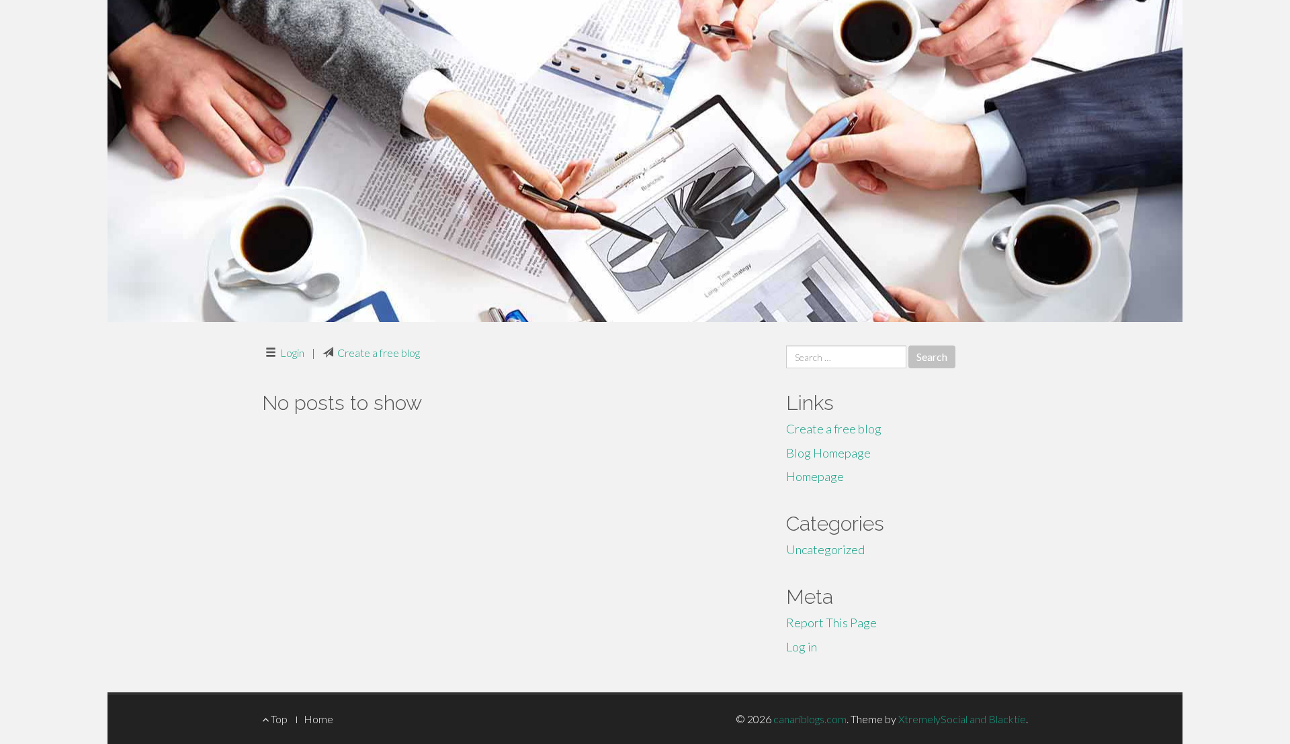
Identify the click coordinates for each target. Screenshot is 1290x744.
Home (318, 718)
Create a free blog (378, 352)
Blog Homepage (828, 452)
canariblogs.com (810, 718)
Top (278, 718)
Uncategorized (825, 549)
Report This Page (831, 622)
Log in (801, 646)
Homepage (815, 476)
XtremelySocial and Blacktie (962, 718)
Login (292, 352)
